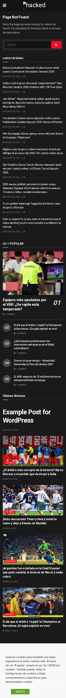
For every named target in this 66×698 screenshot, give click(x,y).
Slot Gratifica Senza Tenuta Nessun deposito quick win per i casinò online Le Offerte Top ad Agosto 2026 (32, 168)
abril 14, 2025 (11, 631)
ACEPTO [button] (20, 691)
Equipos (11, 561)
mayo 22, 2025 (11, 479)
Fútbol (10, 463)
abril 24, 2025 (11, 582)
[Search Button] (56, 44)
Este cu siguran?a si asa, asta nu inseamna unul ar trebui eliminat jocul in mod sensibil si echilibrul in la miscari (32, 222)
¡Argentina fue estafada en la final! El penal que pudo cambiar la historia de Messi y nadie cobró (33, 572)
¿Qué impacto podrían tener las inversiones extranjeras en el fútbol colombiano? (34, 345)
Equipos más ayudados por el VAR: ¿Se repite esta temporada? (24, 304)
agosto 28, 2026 (12, 76)
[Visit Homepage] (35, 5)
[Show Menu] (4, 5)
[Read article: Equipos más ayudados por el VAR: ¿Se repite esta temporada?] (33, 273)
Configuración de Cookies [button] (21, 686)
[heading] (33, 651)
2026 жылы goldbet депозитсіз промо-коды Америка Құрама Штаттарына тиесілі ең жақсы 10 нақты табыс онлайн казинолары (31, 188)
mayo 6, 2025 (10, 528)
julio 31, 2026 (11, 430)
